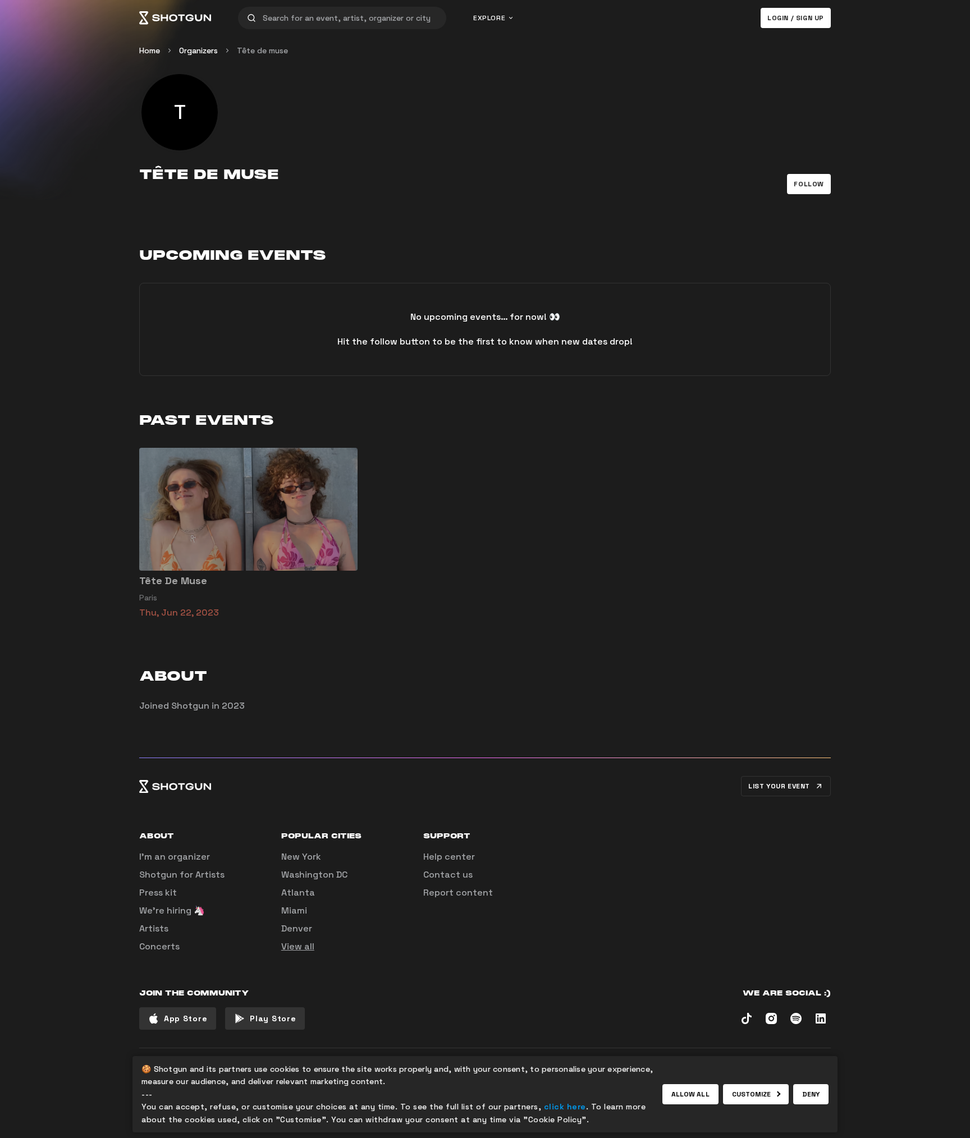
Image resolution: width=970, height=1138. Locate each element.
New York (301, 856)
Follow (809, 184)
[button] (809, 184)
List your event (779, 786)
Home (149, 50)
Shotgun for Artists (182, 874)
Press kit (158, 892)
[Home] (175, 18)
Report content (458, 892)
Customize (751, 1094)
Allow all (690, 1094)
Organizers (198, 50)
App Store (185, 1018)
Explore (489, 17)
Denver (296, 928)
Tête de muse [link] (262, 50)
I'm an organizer (174, 856)
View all (297, 946)
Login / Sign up (795, 17)
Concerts (159, 946)
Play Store (273, 1018)
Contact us (448, 874)
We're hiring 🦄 (172, 910)
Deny (811, 1094)
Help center (449, 856)
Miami (294, 910)
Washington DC (314, 874)
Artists (153, 928)
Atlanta (298, 892)
